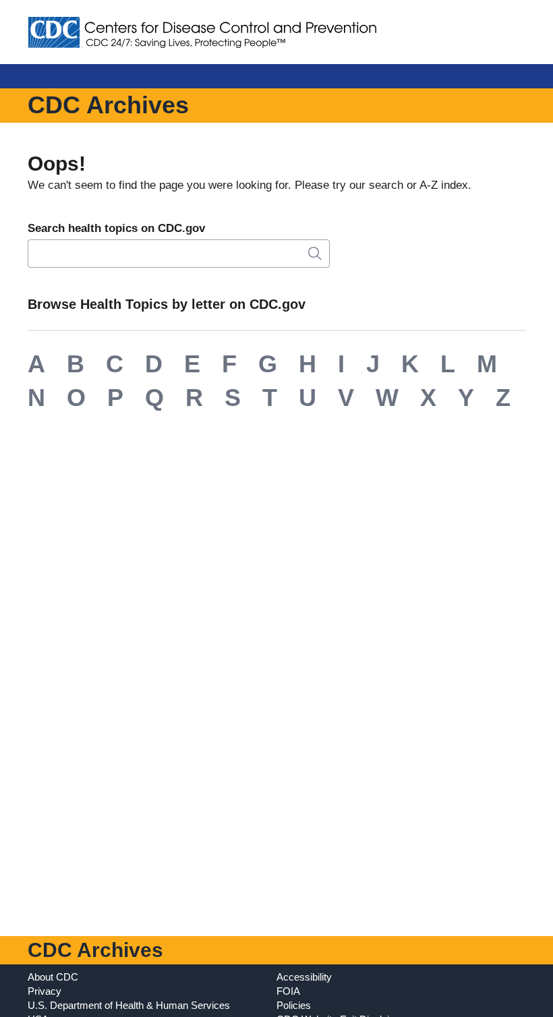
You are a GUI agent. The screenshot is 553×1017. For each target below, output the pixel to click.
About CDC (53, 977)
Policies (293, 1005)
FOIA (288, 991)
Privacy (44, 991)
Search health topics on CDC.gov (116, 228)
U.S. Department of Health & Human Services (129, 1005)
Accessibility (304, 977)
